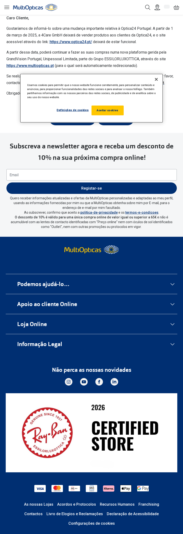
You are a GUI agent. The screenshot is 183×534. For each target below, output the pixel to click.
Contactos (33, 514)
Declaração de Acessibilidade (133, 514)
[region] (91, 98)
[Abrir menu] (7, 7)
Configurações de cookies (91, 523)
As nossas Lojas (38, 504)
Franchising (148, 504)
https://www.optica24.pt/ (71, 42)
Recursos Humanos (117, 504)
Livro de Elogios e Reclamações (74, 514)
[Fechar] (156, 79)
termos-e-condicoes (141, 212)
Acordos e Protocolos (76, 504)
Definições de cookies (73, 110)
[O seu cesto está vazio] (176, 7)
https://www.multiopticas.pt (30, 65)
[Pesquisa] (148, 7)
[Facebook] (99, 382)
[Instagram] (68, 382)
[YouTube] (84, 382)
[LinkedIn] (114, 382)
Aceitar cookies (107, 110)
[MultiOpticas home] (91, 249)
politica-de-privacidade (99, 212)
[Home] (35, 7)
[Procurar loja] (157, 7)
